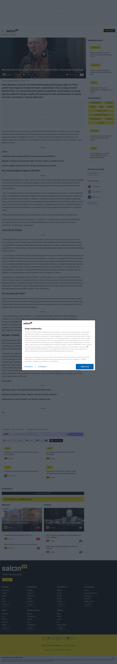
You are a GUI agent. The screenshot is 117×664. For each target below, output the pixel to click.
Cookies (35, 361)
